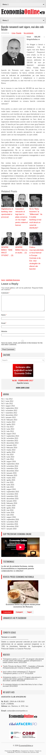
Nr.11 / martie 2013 (8, 422)
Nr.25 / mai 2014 (7, 454)
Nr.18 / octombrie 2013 (9, 438)
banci (3, 280)
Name (4, 315)
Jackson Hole (34, 752)
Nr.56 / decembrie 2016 (9, 526)
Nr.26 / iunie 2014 (7, 457)
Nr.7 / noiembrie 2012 (9, 413)
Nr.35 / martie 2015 (8, 478)
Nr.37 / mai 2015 (7, 482)
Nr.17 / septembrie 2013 (10, 436)
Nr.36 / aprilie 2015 (8, 480)
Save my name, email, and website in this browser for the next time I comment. (22, 343)
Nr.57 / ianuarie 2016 (8, 529)
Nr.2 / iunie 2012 (7, 401)
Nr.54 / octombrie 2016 (9, 522)
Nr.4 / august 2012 (8, 406)
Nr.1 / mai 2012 (7, 399)
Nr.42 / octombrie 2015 (9, 494)
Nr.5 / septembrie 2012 (9, 408)
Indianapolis (11, 752)
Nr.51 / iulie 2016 (7, 515)
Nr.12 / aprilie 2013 (8, 424)
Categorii (19, 612)
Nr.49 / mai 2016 (7, 510)
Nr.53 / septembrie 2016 (10, 519)
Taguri (29, 612)
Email (3, 323)
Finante (18, 33)
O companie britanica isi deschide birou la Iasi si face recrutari (22, 685)
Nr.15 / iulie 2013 (7, 431)
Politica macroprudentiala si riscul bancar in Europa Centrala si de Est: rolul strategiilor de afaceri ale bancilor (35, 258)
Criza (13, 33)
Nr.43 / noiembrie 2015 (9, 496)
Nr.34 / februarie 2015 (9, 475)
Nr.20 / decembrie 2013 (9, 443)
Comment (5, 293)
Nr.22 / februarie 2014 (9, 448)
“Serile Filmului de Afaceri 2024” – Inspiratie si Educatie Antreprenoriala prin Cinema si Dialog (23, 667)
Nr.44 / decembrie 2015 (9, 499)
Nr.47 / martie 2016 (8, 506)
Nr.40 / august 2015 (8, 489)
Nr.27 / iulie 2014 (7, 459)
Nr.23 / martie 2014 (8, 450)
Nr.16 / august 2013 (8, 434)
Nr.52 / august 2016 (8, 517)
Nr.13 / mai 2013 (7, 427)
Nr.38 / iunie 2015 (7, 485)
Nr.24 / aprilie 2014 (8, 452)
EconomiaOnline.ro (26, 745)
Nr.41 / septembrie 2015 (10, 492)
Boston (32, 751)
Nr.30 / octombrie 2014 (9, 466)
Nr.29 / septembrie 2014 (10, 464)
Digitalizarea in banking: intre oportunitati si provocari (7, 213)
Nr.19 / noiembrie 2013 (9, 441)
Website (4, 331)
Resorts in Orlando (21, 752)
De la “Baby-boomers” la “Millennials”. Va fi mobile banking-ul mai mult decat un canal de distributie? (35, 218)
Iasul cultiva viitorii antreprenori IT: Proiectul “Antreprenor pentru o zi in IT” (19, 672)
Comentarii (7, 612)
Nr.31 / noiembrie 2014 (9, 468)
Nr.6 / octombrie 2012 (9, 410)
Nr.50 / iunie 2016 (7, 512)
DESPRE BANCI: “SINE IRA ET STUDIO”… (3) (7, 251)
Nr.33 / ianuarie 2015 (8, 473)
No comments (28, 33)
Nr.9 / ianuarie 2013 (8, 417)
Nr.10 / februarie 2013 (9, 420)
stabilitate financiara (13, 280)
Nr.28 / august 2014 (8, 461)
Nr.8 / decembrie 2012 (9, 415)
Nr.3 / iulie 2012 (7, 403)
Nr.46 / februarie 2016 (9, 503)
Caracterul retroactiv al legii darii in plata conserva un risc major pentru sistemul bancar (21, 217)
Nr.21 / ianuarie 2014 (8, 445)
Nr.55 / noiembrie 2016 (9, 524)
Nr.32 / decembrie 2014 (9, 471)
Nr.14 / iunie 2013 (7, 429)
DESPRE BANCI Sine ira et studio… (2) (21, 250)
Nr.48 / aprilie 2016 (8, 508)
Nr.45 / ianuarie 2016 (8, 501)
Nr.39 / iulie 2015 (7, 487)
